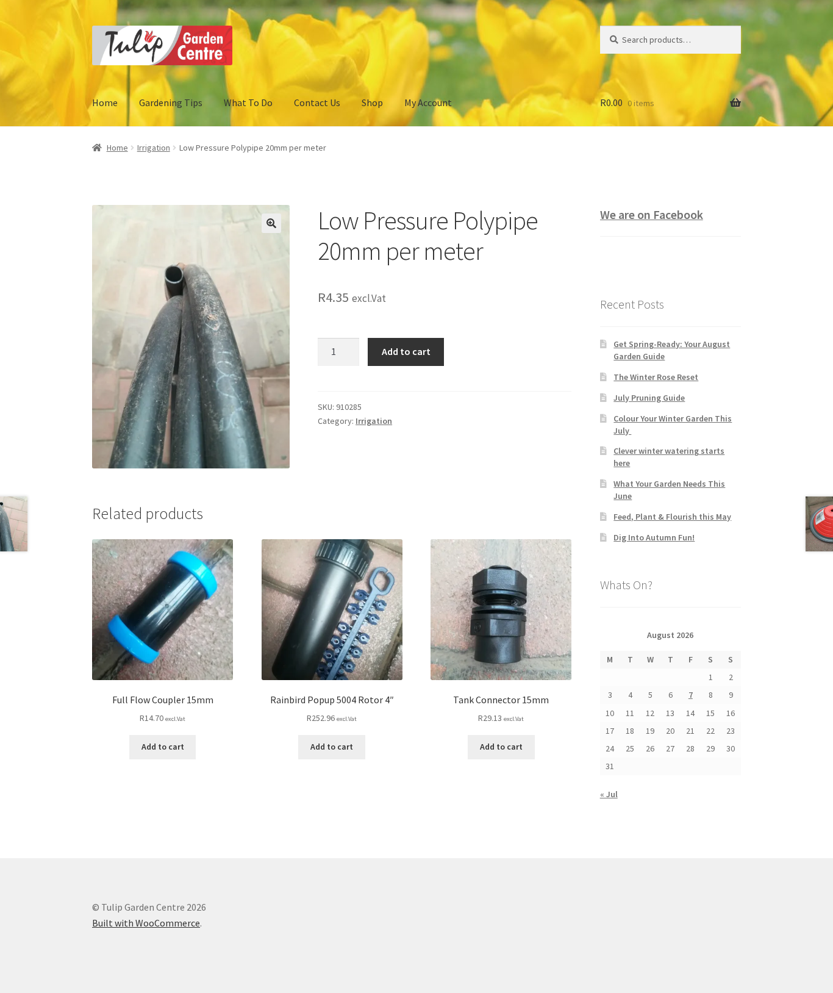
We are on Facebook (651, 214)
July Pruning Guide (649, 397)
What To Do (248, 102)
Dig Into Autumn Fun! (654, 537)
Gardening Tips (170, 102)
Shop (372, 102)
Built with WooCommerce (146, 923)
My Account (428, 102)
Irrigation (153, 147)
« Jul (609, 794)
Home (105, 102)
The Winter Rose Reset (655, 376)
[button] (271, 223)
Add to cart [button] (162, 746)
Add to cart (406, 351)
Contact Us (317, 102)
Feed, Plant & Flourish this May (672, 516)
